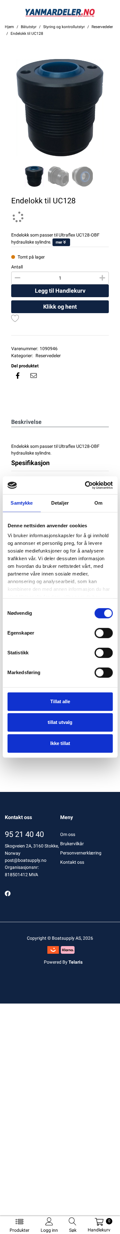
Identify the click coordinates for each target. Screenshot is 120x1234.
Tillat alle (60, 701)
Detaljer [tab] (60, 503)
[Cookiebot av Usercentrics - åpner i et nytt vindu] (85, 485)
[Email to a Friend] (33, 375)
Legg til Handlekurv (60, 290)
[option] (60, 107)
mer (59, 242)
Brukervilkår (72, 843)
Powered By (63, 962)
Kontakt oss (72, 862)
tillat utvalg (60, 722)
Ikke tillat (60, 743)
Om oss (67, 834)
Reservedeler (48, 355)
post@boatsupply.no (25, 860)
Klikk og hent (60, 306)
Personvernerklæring (80, 852)
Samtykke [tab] (22, 503)
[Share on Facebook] (17, 375)
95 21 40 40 (24, 834)
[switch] (103, 633)
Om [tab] (98, 503)
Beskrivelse (26, 421)
